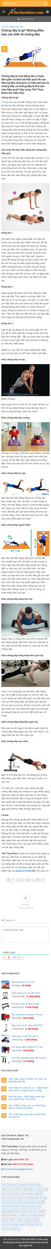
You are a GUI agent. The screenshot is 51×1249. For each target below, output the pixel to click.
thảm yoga (36, 1207)
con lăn (38, 1189)
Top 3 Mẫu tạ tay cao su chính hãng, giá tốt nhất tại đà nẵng (27, 1106)
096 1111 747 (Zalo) (22, 1164)
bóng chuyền (35, 1185)
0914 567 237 (21, 1159)
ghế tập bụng (32, 1198)
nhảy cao (15, 1207)
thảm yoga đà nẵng (10, 1211)
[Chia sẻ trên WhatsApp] (8, 880)
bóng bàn (23, 1185)
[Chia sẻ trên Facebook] (13, 880)
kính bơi (11, 1202)
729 (3, 1185)
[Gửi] (45, 3)
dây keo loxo (27, 1193)
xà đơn (36, 1220)
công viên (6, 1193)
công (45, 1189)
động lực (15, 1229)
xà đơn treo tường (9, 1224)
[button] (3, 11)
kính (4, 1202)
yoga (22, 1224)
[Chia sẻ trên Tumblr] (42, 880)
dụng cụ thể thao (9, 1198)
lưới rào (5, 1207)
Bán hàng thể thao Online (24, 1242)
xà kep (27, 1220)
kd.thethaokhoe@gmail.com (18, 1169)
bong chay (12, 1185)
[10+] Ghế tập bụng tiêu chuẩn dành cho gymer (27, 1115)
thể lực (24, 1211)
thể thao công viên (37, 1211)
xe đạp (19, 1220)
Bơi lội (19, 1189)
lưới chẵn (40, 1202)
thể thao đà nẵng (9, 1215)
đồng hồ (5, 1229)
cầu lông (16, 1193)
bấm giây (28, 1189)
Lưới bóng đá (28, 1202)
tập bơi (5, 1220)
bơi (12, 1189)
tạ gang (33, 1215)
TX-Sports (23, 1215)
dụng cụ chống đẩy (25, 870)
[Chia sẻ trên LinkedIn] (37, 880)
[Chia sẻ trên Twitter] (18, 880)
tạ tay (41, 1215)
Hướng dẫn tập (16, 27)
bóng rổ (5, 1189)
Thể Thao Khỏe (28, 1239)
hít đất (43, 1198)
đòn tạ (38, 1224)
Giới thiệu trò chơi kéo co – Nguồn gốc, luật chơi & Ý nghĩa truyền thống (28, 1089)
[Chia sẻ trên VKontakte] (33, 880)
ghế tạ (21, 1198)
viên (12, 1220)
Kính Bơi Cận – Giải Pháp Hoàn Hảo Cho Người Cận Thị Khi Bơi (26, 1097)
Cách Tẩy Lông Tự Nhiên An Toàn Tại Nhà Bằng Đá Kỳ (27, 1080)
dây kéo (39, 1193)
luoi (19, 1202)
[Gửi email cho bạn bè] (23, 880)
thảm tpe (25, 1207)
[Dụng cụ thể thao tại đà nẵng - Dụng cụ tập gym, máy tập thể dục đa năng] (25, 11)
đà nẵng (30, 1224)
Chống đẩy (7, 102)
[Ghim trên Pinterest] (28, 880)
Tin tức (4, 27)
